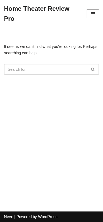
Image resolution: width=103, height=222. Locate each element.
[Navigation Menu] (93, 13)
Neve (8, 216)
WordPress (48, 216)
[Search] (93, 69)
